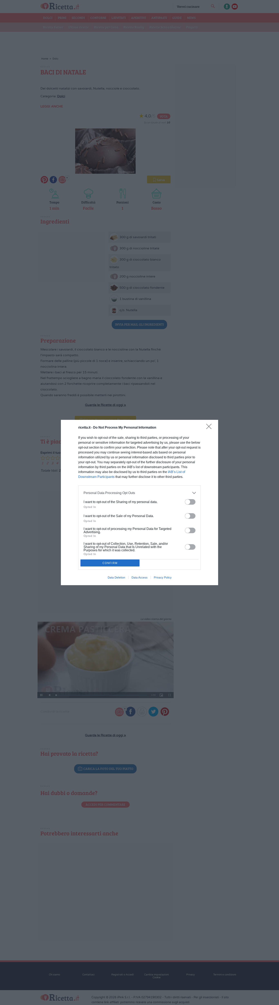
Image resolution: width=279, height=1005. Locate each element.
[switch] (190, 502)
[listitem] (139, 493)
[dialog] (139, 502)
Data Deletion (116, 577)
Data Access (139, 577)
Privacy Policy (163, 577)
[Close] (210, 428)
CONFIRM (110, 563)
